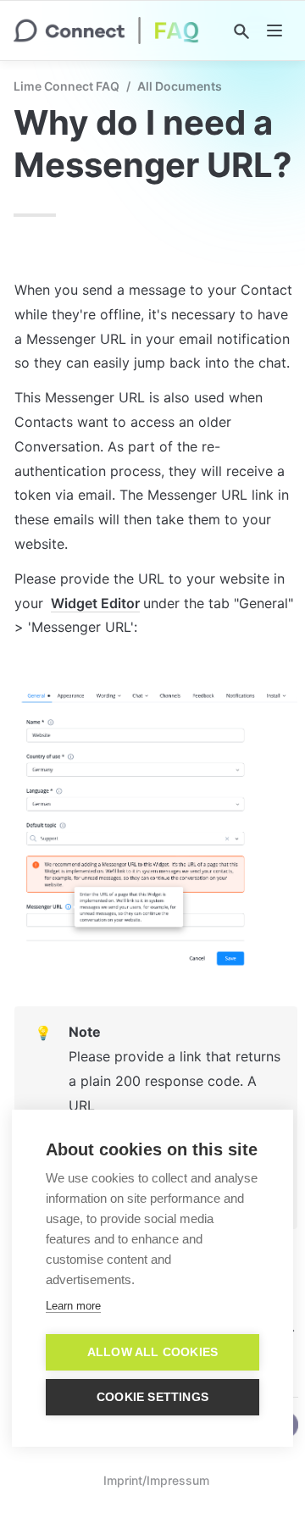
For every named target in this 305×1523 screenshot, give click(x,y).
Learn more (73, 1305)
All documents (179, 86)
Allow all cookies (152, 1352)
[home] (106, 30)
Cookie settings (152, 1397)
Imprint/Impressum (156, 1480)
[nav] (274, 30)
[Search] (241, 31)
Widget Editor (95, 603)
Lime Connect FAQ (66, 86)
